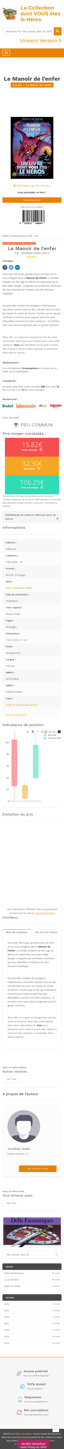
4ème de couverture (16, 932)
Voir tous (11, 1079)
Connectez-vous (32, 200)
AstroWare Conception (21, 1433)
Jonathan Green (31, 253)
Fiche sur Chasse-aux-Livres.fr (21, 704)
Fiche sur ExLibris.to (16, 714)
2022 (46, 253)
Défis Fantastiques (16, 587)
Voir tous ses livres (37, 1168)
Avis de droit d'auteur (46, 932)
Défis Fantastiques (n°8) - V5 (20, 235)
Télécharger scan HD (33, 185)
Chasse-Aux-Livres (44, 913)
